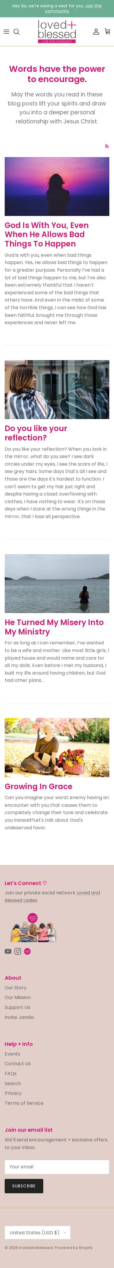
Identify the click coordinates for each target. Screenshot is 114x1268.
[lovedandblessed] (57, 31)
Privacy (13, 1093)
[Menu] (6, 31)
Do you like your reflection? (36, 433)
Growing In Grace (38, 786)
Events (12, 1054)
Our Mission (18, 997)
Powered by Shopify (74, 1247)
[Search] (19, 31)
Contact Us (18, 1063)
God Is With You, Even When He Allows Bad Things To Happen (47, 234)
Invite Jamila (19, 1017)
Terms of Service (24, 1103)
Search (13, 1083)
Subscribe (24, 1186)
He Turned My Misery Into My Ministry (54, 627)
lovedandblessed (36, 1247)
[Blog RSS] (107, 146)
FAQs (11, 1073)
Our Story (16, 987)
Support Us (17, 1007)
